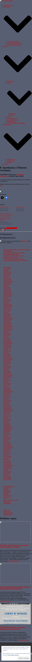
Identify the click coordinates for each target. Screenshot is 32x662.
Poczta (12, 115)
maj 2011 (5, 436)
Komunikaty (6, 492)
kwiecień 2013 (7, 400)
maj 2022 (5, 286)
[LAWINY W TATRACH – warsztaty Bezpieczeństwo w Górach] (15, 623)
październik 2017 (8, 329)
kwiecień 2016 (7, 351)
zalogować (24, 241)
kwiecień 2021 (7, 299)
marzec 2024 (6, 275)
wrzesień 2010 (7, 448)
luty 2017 (6, 337)
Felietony (9, 162)
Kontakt (5, 164)
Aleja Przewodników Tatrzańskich (16, 123)
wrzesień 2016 (7, 344)
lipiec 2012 (6, 414)
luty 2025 (6, 270)
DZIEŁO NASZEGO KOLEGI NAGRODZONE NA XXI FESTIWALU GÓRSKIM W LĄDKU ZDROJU (6, 217)
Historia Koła (10, 81)
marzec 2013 (6, 402)
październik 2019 (8, 318)
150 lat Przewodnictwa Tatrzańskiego (13, 259)
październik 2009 (8, 465)
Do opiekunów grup (12, 120)
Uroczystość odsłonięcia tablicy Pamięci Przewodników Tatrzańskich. (14, 253)
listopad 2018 (7, 324)
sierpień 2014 (7, 377)
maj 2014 (5, 382)
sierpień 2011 (7, 431)
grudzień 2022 (7, 278)
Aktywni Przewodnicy (13, 41)
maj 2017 (5, 332)
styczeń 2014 (6, 388)
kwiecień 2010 (7, 456)
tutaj (1, 185)
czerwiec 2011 (7, 434)
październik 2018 (8, 326)
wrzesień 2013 (7, 392)
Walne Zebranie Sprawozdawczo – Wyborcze (15, 260)
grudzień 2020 (7, 304)
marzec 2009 (6, 473)
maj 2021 (5, 298)
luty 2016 (6, 352)
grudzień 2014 (7, 372)
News (5, 498)
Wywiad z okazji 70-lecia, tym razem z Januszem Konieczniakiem (14, 546)
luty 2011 (5, 440)
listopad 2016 (7, 341)
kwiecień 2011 (7, 437)
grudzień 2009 (7, 462)
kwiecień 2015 (7, 366)
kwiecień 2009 (7, 471)
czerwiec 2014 (7, 380)
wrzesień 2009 (7, 467)
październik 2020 (8, 306)
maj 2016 (5, 349)
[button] (17, 40)
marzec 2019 (6, 321)
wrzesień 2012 (7, 411)
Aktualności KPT (8, 5)
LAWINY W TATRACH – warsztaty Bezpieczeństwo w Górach (13, 256)
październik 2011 (8, 428)
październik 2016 (8, 343)
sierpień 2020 (7, 307)
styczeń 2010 (6, 461)
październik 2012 (8, 409)
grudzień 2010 (7, 443)
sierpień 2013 (7, 394)
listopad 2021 (7, 292)
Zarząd (9, 117)
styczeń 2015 (6, 371)
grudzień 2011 (7, 425)
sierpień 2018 (7, 327)
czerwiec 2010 (7, 453)
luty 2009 (6, 474)
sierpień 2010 (7, 450)
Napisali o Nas (11, 161)
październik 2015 (8, 358)
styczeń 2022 (6, 289)
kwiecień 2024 (7, 273)
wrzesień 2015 (7, 360)
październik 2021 (8, 293)
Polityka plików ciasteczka (13, 655)
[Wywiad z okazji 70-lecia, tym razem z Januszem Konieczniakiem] (15, 541)
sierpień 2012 (7, 413)
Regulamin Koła (11, 121)
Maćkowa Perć (11, 159)
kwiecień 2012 (7, 419)
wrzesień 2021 (7, 295)
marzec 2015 (6, 368)
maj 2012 (5, 417)
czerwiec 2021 (7, 296)
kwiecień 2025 (7, 267)
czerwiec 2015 (7, 363)
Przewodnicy (6, 501)
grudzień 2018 (7, 323)
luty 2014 (6, 386)
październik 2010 (8, 447)
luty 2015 (6, 369)
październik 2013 (8, 391)
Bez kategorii (7, 487)
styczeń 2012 (6, 423)
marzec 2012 (6, 420)
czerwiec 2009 (7, 468)
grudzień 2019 (7, 315)
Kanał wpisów (7, 511)
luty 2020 (6, 312)
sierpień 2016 (7, 346)
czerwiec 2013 (7, 397)
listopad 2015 (7, 357)
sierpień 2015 (7, 361)
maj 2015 (5, 365)
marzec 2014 (6, 385)
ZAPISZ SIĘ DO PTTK (15, 43)
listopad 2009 (7, 464)
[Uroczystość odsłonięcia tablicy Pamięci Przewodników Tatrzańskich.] (15, 583)
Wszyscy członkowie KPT (14, 45)
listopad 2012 (7, 408)
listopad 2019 (7, 316)
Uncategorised (7, 503)
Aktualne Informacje (11, 228)
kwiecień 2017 (7, 334)
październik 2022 (8, 281)
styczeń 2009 (6, 476)
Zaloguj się (6, 510)
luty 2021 (6, 303)
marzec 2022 (6, 287)
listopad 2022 (7, 279)
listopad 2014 (7, 374)
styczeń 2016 (6, 354)
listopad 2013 (7, 389)
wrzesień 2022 (7, 282)
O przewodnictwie (12, 118)
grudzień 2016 (7, 340)
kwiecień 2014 (7, 383)
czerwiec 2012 (7, 416)
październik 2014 (8, 375)
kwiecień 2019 (7, 320)
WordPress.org (7, 514)
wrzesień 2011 (7, 430)
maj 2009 (5, 470)
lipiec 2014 (6, 378)
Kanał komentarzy (8, 513)
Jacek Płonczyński (20, 207)
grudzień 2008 (7, 478)
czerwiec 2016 (7, 347)
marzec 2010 (6, 457)
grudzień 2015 (7, 355)
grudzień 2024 (7, 272)
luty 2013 (6, 403)
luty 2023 (6, 276)
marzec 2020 (6, 310)
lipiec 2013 (6, 395)
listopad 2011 (7, 426)
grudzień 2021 (7, 290)
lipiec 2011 (6, 433)
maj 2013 (5, 399)
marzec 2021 (6, 301)
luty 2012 (6, 422)
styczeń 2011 (6, 442)
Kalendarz (13, 113)
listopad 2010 (7, 445)
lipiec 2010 (6, 451)
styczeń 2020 (6, 313)
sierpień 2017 (7, 330)
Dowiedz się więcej (13, 561)
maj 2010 (5, 454)
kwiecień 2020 (7, 309)
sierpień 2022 (7, 284)
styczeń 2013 (6, 405)
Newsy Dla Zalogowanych (10, 500)
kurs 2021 (6, 494)
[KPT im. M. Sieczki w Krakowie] (6, 0)
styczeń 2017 (6, 338)
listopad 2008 (7, 479)
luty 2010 (6, 459)
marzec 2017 (6, 335)
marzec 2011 (6, 439)
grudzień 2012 (7, 406)
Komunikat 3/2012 (4, 207)
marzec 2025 (6, 268)
